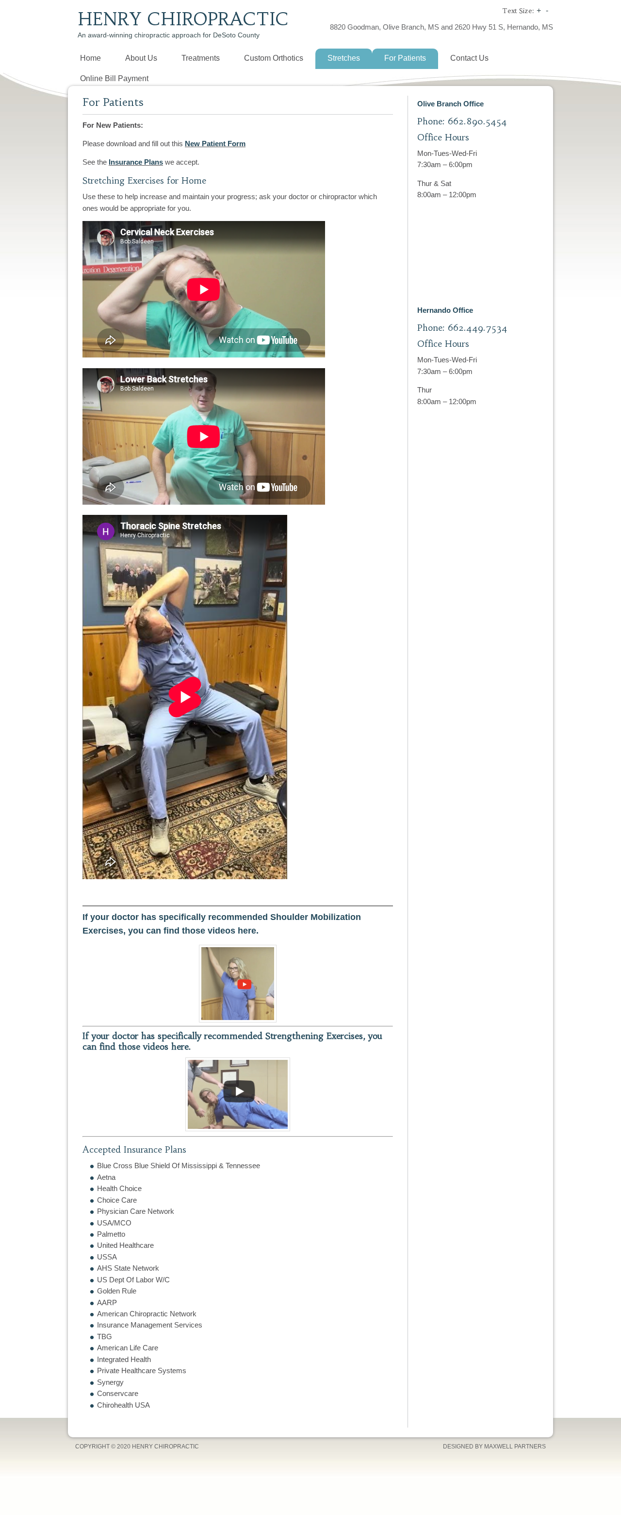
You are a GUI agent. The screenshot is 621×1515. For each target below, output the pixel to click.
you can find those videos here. (194, 931)
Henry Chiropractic (183, 19)
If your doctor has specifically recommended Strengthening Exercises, (225, 1035)
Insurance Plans (136, 162)
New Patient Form (215, 143)
